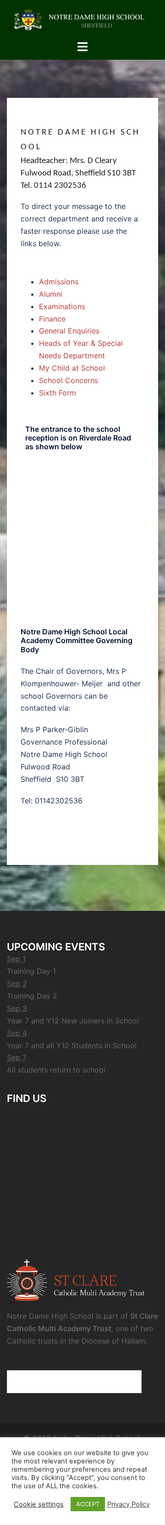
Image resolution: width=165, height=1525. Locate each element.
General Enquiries (69, 330)
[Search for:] (74, 1381)
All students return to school (56, 1069)
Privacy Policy (128, 1504)
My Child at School (72, 368)
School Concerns (68, 380)
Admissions (58, 281)
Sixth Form (57, 392)
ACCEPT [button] (87, 1504)
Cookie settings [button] (39, 1504)
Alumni (50, 294)
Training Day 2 (32, 995)
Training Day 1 (31, 971)
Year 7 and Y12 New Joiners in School (73, 1020)
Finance (52, 318)
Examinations (62, 306)
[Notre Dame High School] (82, 19)
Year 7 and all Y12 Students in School (72, 1045)
